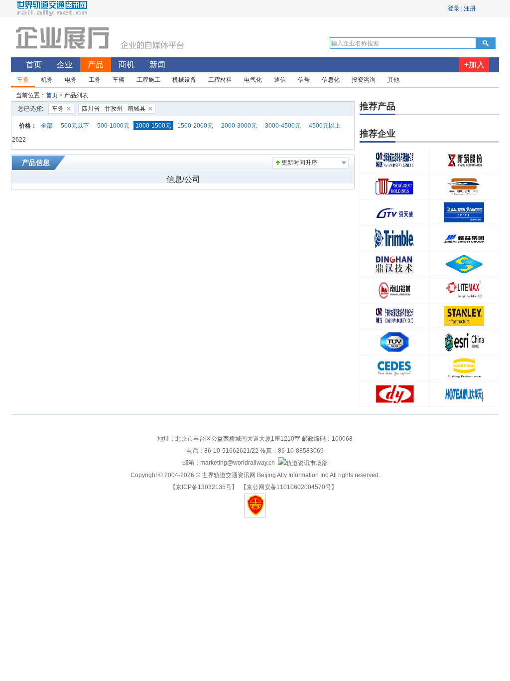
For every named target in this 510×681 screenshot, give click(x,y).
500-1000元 (113, 125)
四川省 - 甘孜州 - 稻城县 (113, 108)
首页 (52, 95)
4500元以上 (325, 125)
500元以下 (75, 125)
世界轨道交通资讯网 (228, 475)
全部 (47, 125)
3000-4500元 (283, 125)
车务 (58, 108)
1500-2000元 (195, 125)
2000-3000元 (239, 125)
